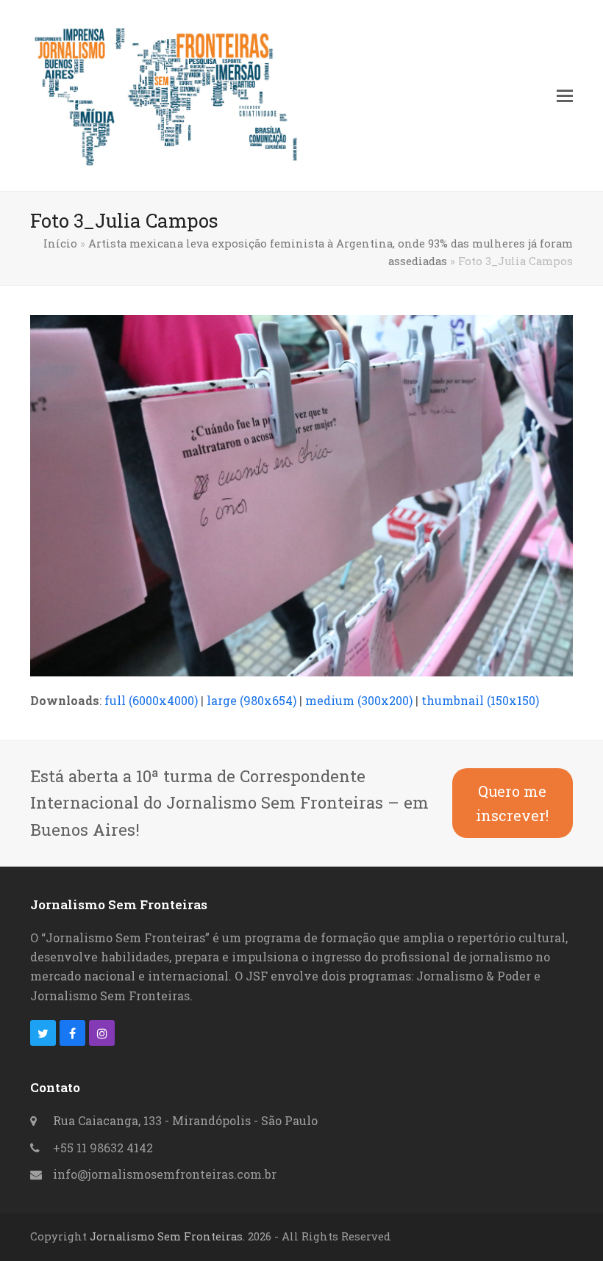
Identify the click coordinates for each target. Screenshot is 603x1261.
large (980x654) (251, 700)
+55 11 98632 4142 (103, 1147)
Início (60, 243)
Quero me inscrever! (512, 803)
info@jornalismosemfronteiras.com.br (164, 1174)
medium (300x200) (359, 700)
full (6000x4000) (151, 700)
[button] (565, 95)
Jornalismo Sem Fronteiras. (167, 1236)
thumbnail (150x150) (480, 700)
